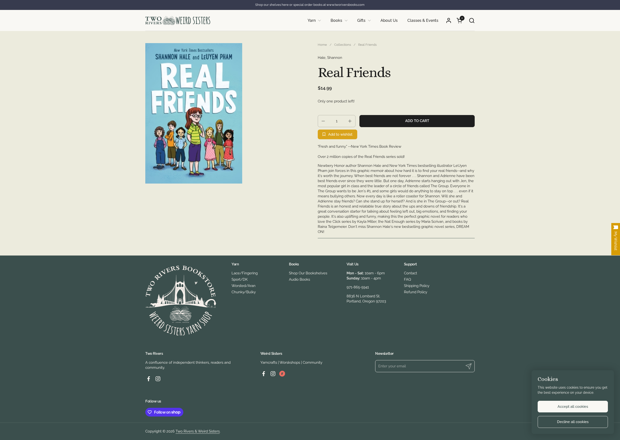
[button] (472, 20)
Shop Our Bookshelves (308, 273)
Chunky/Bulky (244, 292)
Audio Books (299, 279)
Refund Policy (415, 292)
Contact (410, 273)
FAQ (407, 279)
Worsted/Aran (244, 286)
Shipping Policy (416, 286)
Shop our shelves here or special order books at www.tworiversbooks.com (309, 5)
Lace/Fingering (245, 273)
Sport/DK (240, 279)
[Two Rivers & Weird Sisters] (177, 20)
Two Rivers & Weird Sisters (198, 431)
